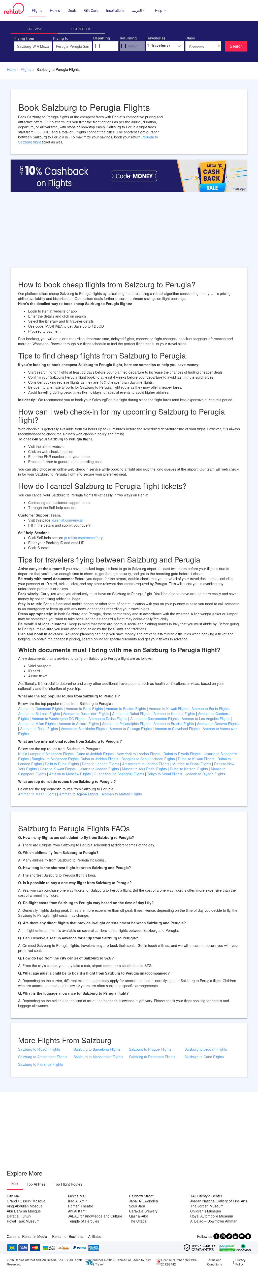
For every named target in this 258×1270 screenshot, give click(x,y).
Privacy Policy (240, 1262)
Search (236, 46)
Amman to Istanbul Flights (174, 713)
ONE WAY (34, 28)
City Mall (13, 1195)
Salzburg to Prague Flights (150, 1049)
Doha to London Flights (100, 763)
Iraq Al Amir (77, 1200)
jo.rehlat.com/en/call (67, 520)
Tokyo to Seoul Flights (164, 773)
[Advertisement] (129, 232)
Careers (13, 1236)
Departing (101, 37)
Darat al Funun (19, 1215)
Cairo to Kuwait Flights (58, 768)
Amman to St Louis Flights (39, 713)
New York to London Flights (138, 753)
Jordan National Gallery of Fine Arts (218, 1200)
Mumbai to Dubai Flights (191, 763)
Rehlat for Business (67, 1236)
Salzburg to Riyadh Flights (39, 1049)
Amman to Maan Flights (37, 793)
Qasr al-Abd (138, 1215)
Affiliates (95, 1236)
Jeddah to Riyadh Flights (205, 773)
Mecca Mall (77, 1195)
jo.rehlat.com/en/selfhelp (83, 537)
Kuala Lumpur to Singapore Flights (46, 753)
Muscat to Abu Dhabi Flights (144, 768)
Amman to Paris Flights (84, 708)
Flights (37, 10)
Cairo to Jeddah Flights (95, 753)
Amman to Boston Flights (126, 708)
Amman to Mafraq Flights (122, 793)
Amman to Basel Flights (39, 728)
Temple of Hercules (83, 1221)
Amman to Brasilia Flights (173, 723)
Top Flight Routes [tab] (68, 1184)
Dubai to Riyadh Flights (182, 753)
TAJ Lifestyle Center (206, 1195)
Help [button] (159, 10)
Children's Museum (205, 1210)
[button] (138, 10)
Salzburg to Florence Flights (40, 1064)
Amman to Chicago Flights (131, 728)
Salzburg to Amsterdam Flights (42, 1056)
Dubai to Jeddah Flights (99, 758)
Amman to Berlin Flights (210, 708)
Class (190, 37)
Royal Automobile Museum (211, 1215)
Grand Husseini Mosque (26, 1200)
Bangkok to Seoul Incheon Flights (148, 758)
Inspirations (115, 10)
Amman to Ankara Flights (79, 723)
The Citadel (138, 1221)
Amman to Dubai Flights (131, 713)
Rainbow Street (141, 1195)
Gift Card (91, 10)
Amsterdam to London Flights (145, 763)
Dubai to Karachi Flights (189, 768)
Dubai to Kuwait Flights (196, 758)
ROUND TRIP (81, 28)
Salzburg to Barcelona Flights (97, 1049)
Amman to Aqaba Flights (79, 793)
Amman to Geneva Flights (218, 723)
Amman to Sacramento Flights (154, 718)
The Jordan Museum (206, 1205)
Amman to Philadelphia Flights (126, 723)
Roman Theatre (80, 1205)
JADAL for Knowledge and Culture (95, 1215)
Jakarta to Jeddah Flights (99, 768)
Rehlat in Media (34, 1236)
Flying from (24, 38)
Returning (128, 37)
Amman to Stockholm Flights (84, 728)
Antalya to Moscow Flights (70, 773)
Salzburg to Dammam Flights (152, 1056)
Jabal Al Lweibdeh (143, 1200)
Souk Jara (137, 1205)
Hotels (55, 10)
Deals (72, 10)
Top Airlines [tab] (36, 1184)
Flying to (61, 38)
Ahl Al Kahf (76, 1210)
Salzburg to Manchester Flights (98, 1056)
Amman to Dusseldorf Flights (86, 713)
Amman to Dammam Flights (40, 708)
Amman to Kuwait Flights (168, 708)
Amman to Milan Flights (37, 723)
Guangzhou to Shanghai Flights (119, 773)
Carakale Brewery (143, 1210)
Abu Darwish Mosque (24, 1210)
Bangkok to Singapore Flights (55, 758)
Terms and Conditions (214, 1262)
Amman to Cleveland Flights (177, 728)
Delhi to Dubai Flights (62, 763)
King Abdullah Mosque (25, 1205)
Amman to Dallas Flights (107, 718)
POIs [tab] (14, 1183)
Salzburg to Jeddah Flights (205, 1049)
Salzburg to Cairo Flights (204, 1056)
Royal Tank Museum (23, 1221)
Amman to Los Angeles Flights (206, 718)
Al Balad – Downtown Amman (213, 1221)
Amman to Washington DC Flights (58, 718)
